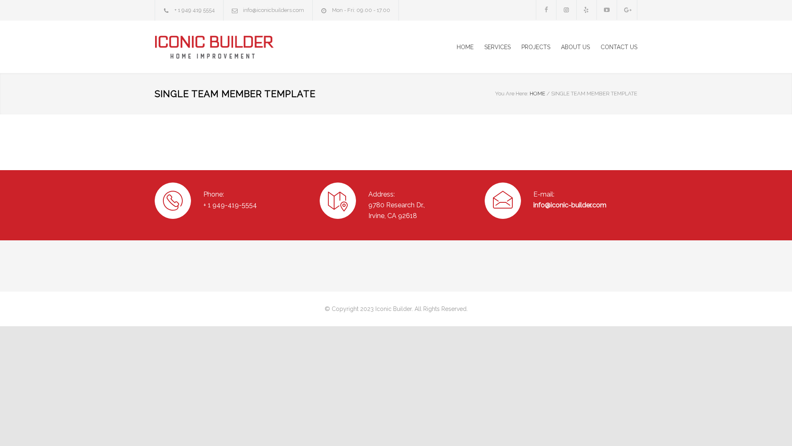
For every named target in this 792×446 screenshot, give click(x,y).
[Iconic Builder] (231, 46)
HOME (465, 47)
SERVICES (497, 47)
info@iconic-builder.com (569, 205)
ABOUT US (575, 47)
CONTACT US (619, 47)
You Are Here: (511, 93)
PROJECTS (535, 47)
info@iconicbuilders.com (273, 10)
